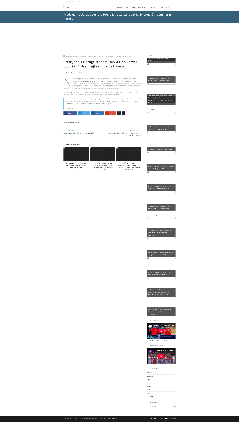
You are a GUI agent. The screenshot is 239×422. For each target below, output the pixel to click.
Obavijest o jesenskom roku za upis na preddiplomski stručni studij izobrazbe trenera (160, 100)
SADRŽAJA (114, 418)
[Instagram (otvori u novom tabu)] (172, 2)
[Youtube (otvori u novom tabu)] (175, 2)
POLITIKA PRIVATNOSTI (100, 418)
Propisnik (86, 2)
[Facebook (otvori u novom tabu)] (170, 2)
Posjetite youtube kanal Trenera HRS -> (158, 340)
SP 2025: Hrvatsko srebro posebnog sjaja (160, 149)
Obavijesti (149, 383)
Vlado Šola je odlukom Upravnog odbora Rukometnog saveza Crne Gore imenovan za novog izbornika (129, 166)
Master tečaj (150, 376)
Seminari (149, 386)
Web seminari (151, 396)
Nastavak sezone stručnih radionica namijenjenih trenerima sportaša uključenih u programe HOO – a (159, 292)
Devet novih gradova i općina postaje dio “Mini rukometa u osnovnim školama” (76, 165)
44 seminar (71, 122)
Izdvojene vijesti (151, 373)
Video (148, 393)
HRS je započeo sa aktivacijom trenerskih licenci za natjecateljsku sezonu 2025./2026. (160, 312)
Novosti (80, 73)
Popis (64, 2)
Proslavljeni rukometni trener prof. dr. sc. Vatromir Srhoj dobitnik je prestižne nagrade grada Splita (102, 166)
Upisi (148, 389)
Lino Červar (78, 122)
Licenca (80, 2)
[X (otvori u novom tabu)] (168, 2)
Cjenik (69, 2)
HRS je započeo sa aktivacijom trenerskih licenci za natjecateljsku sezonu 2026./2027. (160, 232)
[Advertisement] (119, 41)
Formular (74, 2)
